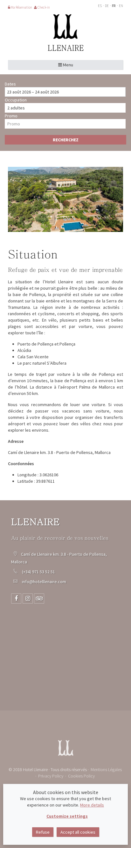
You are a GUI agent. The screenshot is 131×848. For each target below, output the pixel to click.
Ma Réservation (21, 7)
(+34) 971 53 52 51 (39, 572)
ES (100, 6)
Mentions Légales (106, 769)
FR (114, 6)
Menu (67, 65)
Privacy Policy (50, 776)
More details (92, 805)
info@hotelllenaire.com (44, 581)
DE (107, 6)
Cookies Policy (81, 776)
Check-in (43, 7)
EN (121, 6)
